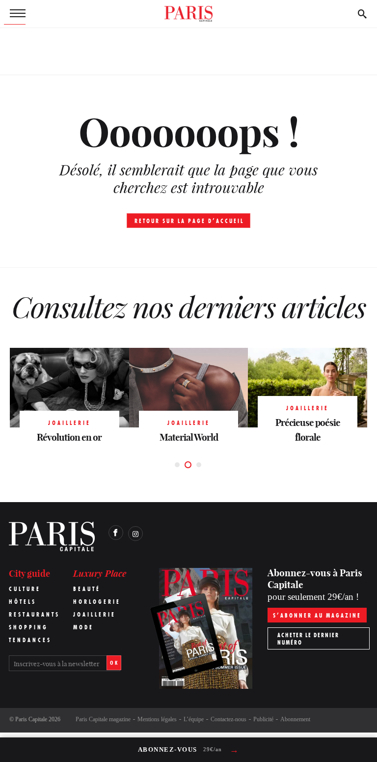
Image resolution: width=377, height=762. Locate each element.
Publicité (263, 719)
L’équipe (194, 719)
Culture (25, 589)
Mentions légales (157, 719)
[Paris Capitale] (188, 14)
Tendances (30, 640)
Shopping (28, 627)
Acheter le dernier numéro (308, 638)
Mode (83, 627)
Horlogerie (97, 601)
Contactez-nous (228, 719)
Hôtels (22, 601)
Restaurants (34, 614)
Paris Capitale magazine (103, 719)
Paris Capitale (31, 719)
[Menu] (15, 14)
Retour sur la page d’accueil (189, 221)
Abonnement (295, 719)
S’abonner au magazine (317, 615)
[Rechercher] (362, 14)
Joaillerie (94, 614)
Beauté (87, 589)
